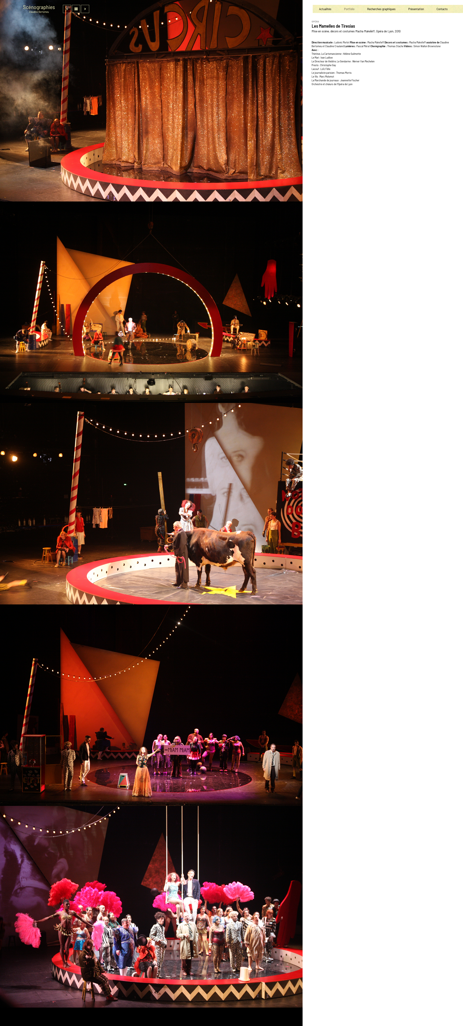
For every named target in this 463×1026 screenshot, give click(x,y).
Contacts (442, 9)
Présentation (416, 9)
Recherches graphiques (381, 9)
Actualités (325, 9)
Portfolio (349, 9)
